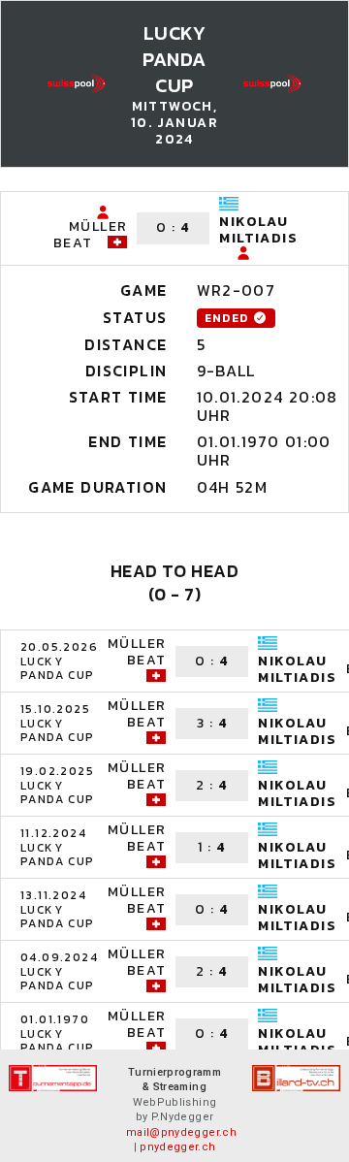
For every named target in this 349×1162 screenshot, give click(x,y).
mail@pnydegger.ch (181, 1132)
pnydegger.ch (177, 1147)
